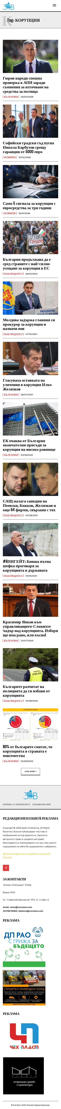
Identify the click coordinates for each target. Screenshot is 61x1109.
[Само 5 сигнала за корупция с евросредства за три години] (30, 181)
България (11, 96)
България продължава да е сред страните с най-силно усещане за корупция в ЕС (27, 263)
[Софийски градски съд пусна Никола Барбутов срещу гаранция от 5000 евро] (30, 121)
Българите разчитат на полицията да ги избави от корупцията (26, 691)
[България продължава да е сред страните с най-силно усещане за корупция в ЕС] (30, 237)
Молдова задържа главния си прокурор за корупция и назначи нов (29, 324)
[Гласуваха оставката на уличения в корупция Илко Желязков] (30, 358)
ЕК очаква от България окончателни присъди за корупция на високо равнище (29, 445)
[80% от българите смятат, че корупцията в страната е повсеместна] (30, 725)
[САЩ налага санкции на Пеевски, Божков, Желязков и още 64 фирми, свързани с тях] (30, 479)
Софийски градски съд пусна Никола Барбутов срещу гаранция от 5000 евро (28, 147)
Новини (10, 157)
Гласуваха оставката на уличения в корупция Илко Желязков (27, 384)
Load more (30, 771)
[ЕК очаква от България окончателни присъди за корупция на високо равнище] (30, 419)
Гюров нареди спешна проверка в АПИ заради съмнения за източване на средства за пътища (26, 84)
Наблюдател (13, 273)
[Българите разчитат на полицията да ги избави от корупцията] (30, 664)
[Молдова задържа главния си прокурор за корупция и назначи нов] (30, 298)
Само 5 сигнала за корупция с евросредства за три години (29, 205)
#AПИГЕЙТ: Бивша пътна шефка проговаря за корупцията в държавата (27, 565)
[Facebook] (6, 868)
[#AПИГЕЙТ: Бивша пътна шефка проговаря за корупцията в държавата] (30, 539)
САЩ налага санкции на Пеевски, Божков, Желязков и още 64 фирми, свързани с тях (29, 505)
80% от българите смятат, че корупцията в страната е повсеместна (27, 751)
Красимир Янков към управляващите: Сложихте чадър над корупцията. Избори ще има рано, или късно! (30, 628)
